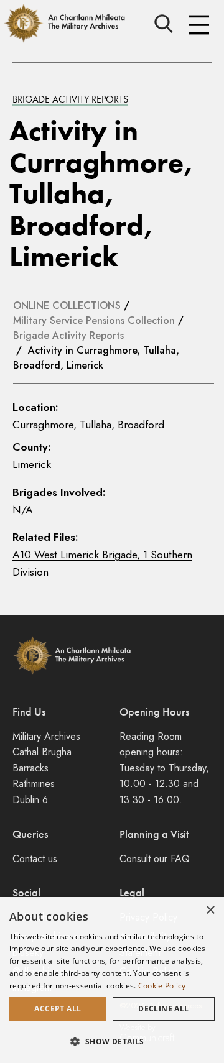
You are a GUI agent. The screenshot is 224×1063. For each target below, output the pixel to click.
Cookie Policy (162, 985)
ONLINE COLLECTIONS (67, 305)
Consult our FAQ (154, 859)
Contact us (34, 859)
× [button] (210, 910)
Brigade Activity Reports (70, 99)
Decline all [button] (163, 1008)
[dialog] (112, 980)
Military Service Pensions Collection (94, 320)
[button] (112, 1041)
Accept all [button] (57, 1008)
